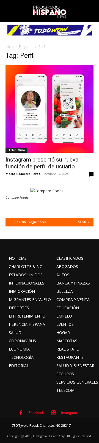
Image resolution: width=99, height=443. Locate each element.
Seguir (84, 222)
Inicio (10, 46)
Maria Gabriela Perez (23, 174)
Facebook (36, 412)
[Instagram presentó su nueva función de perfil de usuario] (50, 109)
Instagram (69, 412)
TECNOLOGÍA (16, 150)
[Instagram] (54, 413)
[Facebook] (21, 413)
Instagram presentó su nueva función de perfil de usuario (42, 163)
